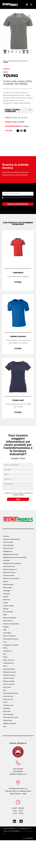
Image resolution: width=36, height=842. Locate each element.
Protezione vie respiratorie (11, 578)
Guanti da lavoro (8, 542)
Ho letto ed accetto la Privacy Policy (19, 198)
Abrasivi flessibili (8, 584)
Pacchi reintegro (8, 714)
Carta (4, 642)
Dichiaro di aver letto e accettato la (19, 493)
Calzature (6, 536)
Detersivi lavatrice (8, 678)
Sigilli (5, 630)
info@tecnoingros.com (18, 774)
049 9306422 (18, 771)
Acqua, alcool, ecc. (9, 660)
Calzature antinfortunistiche (11, 539)
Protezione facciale (9, 566)
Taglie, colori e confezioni (12, 110)
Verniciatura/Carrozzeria (10, 639)
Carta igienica (7, 651)
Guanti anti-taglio (8, 545)
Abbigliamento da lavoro (10, 554)
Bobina (5, 648)
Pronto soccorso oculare (10, 717)
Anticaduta (6, 560)
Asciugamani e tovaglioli (10, 645)
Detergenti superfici (9, 675)
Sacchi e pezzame (9, 684)
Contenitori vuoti (8, 705)
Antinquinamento (8, 663)
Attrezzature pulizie (9, 669)
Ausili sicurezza (8, 699)
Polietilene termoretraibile (11, 624)
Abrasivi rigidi (7, 587)
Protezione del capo (9, 572)
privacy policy (18, 495)
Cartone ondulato (8, 605)
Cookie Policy (23, 831)
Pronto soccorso (8, 696)
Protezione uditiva (8, 575)
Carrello (5, 602)
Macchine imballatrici (9, 617)
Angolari (5, 596)
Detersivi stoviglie (8, 681)
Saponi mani (7, 687)
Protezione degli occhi (10, 569)
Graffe (5, 614)
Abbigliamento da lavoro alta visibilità (14, 557)
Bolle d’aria (6, 599)
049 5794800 (18, 769)
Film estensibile (8, 611)
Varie (4, 654)
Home (5, 61)
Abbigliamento (7, 551)
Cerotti (5, 702)
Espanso (6, 608)
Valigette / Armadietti (9, 723)
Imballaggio (6, 590)
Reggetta (6, 627)
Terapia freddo (7, 720)
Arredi (5, 666)
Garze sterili (6, 711)
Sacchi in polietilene (9, 636)
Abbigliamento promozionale (18, 61)
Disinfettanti (6, 708)
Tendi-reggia (7, 633)
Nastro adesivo (7, 621)
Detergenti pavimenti (9, 672)
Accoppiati (6, 593)
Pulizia (5, 657)
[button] (31, 4)
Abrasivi (5, 581)
